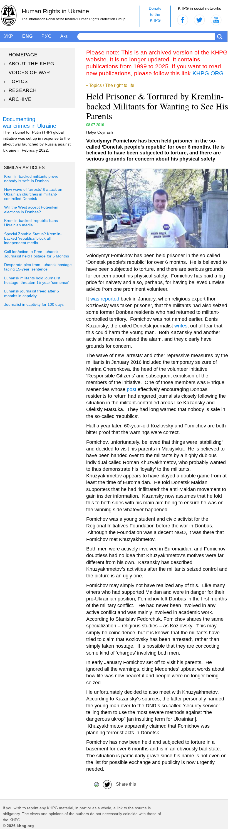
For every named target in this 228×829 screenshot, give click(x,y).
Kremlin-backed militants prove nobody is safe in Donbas (31, 178)
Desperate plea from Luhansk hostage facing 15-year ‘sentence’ (38, 267)
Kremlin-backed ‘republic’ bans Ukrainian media (31, 223)
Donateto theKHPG (155, 14)
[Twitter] (107, 784)
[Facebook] (96, 784)
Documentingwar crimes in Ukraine (29, 122)
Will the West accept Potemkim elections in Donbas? (31, 209)
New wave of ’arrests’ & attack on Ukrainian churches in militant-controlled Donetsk (33, 194)
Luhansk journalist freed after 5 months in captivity (31, 293)
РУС (46, 36)
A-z (64, 36)
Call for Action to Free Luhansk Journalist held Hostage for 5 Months (36, 254)
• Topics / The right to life (110, 85)
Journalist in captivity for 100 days (34, 304)
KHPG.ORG (208, 73)
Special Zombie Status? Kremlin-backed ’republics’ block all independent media (33, 238)
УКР (9, 36)
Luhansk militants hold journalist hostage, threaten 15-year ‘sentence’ (36, 280)
